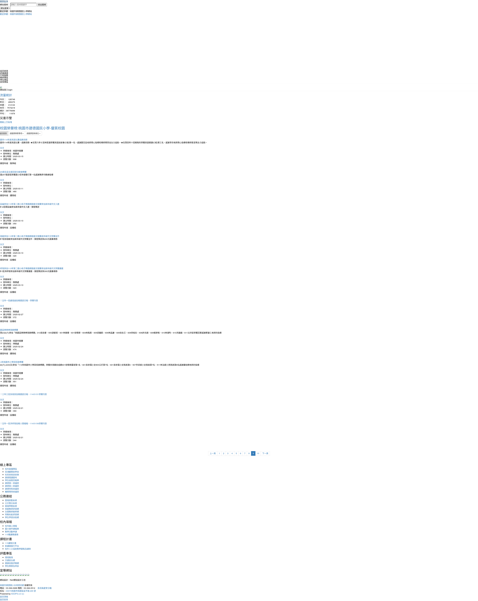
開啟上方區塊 (6, 122)
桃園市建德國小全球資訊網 (12, 585)
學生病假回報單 (12, 480)
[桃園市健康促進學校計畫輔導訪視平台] (28, 574)
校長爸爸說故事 (12, 474)
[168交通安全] (1, 574)
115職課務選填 (11, 534)
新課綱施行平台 (12, 545)
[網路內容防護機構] (6, 574)
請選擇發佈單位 (33, 133)
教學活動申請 (11, 531)
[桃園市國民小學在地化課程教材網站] (3, 574)
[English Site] (1, 87)
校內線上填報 (11, 525)
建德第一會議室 (12, 483)
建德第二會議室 (12, 485)
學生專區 (4, 79)
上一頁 (213, 453)
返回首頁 (4, 70)
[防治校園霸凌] (16, 574)
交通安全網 (10, 560)
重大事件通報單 (12, 528)
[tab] (239, 73)
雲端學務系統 (11, 506)
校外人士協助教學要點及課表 (18, 548)
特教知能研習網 (12, 514)
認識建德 (4, 73)
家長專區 (4, 81)
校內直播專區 (11, 468)
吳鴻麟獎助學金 (12, 471)
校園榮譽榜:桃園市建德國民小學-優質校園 (32, 127)
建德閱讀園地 (11, 477)
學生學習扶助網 (12, 517)
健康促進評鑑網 (12, 563)
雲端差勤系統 (11, 500)
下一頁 (265, 453)
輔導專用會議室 (12, 491)
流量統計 (6, 95)
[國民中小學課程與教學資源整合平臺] (26, 574)
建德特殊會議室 (12, 488)
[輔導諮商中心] (23, 574)
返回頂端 (4, 596)
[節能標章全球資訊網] (13, 574)
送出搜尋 (42, 4)
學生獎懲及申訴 (12, 566)
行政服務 (4, 75)
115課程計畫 (10, 543)
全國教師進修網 (12, 511)
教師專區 (4, 77)
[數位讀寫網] (18, 574)
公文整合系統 (11, 503)
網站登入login (6, 89)
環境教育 (9, 557)
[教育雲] (21, 574)
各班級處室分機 (44, 588)
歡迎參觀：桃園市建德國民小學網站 (16, 14)
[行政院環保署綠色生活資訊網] (8, 574)
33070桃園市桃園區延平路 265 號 (21, 590)
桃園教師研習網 (12, 508)
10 (258, 453)
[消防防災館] (11, 574)
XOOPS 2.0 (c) (17, 593)
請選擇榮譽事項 (16, 133)
